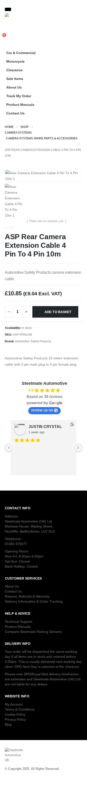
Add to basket (58, 312)
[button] (77, 60)
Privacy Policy (15, 719)
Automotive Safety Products (33, 341)
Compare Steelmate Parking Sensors (33, 632)
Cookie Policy (15, 714)
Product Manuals (20, 105)
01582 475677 (16, 544)
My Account (13, 704)
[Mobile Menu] (8, 9)
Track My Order (18, 96)
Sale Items (14, 79)
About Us (14, 87)
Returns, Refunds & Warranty (27, 596)
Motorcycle (15, 61)
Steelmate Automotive (44, 383)
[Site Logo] (18, 16)
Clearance (14, 70)
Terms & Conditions (20, 709)
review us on (42, 410)
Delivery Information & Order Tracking (34, 601)
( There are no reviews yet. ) (46, 221)
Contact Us (15, 113)
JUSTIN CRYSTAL (45, 427)
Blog (8, 724)
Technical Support (18, 621)
